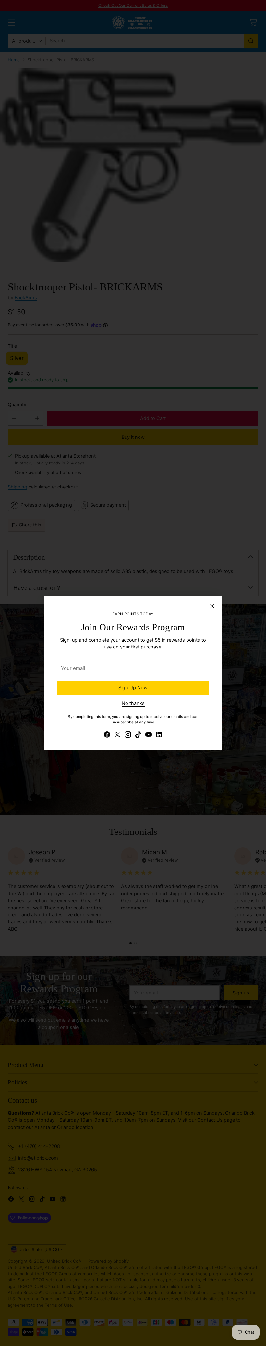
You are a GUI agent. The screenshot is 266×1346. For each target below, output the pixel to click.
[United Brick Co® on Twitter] (117, 736)
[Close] (212, 606)
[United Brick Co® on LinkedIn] (159, 736)
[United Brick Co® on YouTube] (148, 736)
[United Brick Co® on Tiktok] (138, 736)
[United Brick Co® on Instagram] (128, 736)
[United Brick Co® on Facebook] (107, 736)
